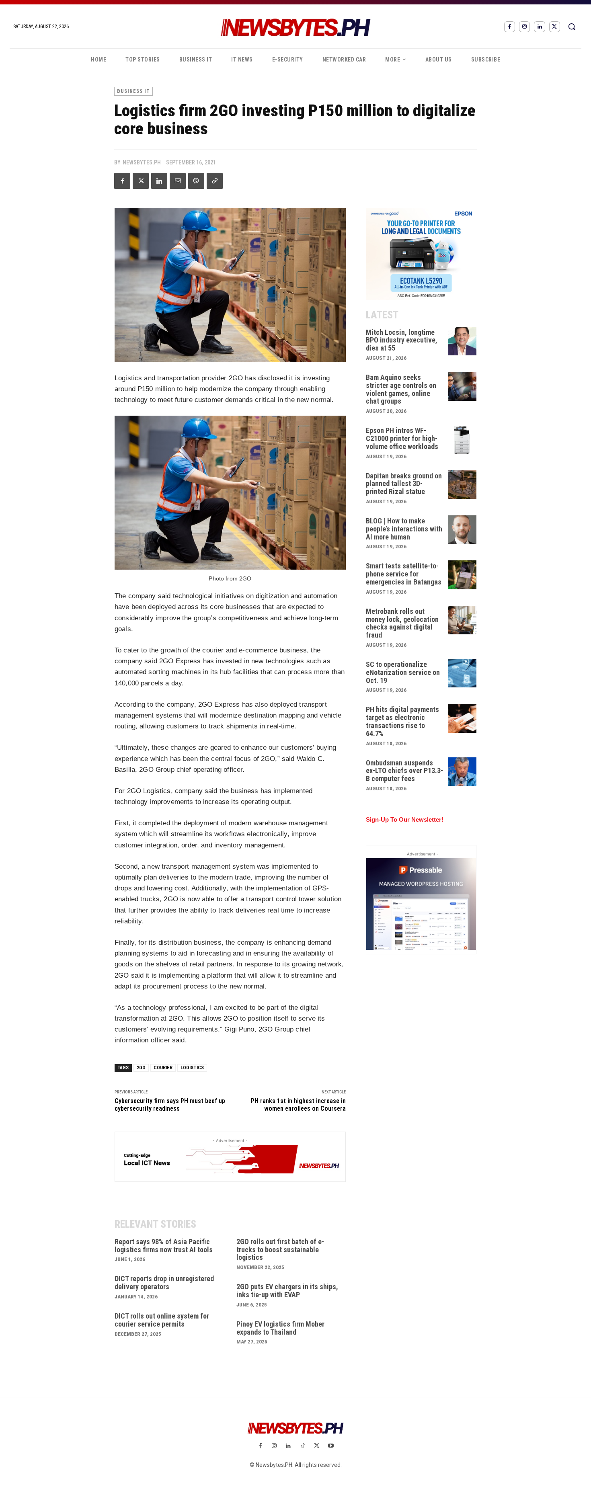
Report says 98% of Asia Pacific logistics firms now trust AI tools (164, 1245)
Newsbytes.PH (142, 162)
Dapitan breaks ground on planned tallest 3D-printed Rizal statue (404, 484)
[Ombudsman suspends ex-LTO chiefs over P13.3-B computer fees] (462, 771)
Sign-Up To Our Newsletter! (404, 819)
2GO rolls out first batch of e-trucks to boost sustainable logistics (280, 1249)
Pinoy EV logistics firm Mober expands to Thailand (280, 1328)
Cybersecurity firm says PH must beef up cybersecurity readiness (170, 1104)
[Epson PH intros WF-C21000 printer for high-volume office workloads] (462, 439)
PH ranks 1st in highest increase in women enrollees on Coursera (298, 1104)
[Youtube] (331, 1446)
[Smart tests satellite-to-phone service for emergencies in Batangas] (462, 574)
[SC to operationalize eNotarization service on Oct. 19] (462, 673)
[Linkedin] (539, 26)
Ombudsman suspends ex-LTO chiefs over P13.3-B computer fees (404, 771)
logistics (192, 1068)
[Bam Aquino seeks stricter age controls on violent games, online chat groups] (462, 386)
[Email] (178, 181)
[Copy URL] (215, 181)
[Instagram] (524, 26)
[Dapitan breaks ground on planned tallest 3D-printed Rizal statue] (462, 484)
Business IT (133, 91)
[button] (571, 26)
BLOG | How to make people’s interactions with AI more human (404, 529)
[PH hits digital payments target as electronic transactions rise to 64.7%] (462, 718)
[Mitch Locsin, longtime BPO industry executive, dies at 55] (462, 341)
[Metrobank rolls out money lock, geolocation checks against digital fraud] (462, 620)
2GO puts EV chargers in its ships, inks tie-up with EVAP (287, 1290)
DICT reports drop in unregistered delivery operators (164, 1282)
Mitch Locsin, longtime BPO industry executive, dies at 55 (401, 340)
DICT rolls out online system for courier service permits (162, 1320)
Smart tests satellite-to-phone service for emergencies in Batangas (403, 574)
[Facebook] (509, 26)
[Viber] (196, 181)
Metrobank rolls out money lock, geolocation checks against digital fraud (402, 623)
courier (163, 1068)
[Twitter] (554, 26)
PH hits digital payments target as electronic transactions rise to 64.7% (402, 721)
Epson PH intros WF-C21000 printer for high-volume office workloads (402, 438)
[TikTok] (303, 1446)
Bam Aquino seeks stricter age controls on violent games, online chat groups (401, 389)
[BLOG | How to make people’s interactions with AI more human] (462, 529)
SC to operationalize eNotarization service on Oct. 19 (403, 672)
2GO (141, 1068)
